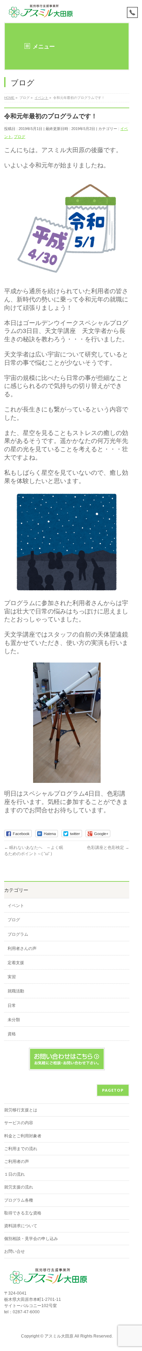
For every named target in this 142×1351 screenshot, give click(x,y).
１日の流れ (14, 1174)
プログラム (18, 934)
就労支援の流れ (18, 1187)
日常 (12, 1005)
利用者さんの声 (22, 948)
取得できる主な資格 (22, 1213)
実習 (12, 976)
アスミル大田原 (58, 1336)
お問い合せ (14, 1251)
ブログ (19, 137)
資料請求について (20, 1225)
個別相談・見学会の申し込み (31, 1238)
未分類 (14, 1019)
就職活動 (16, 991)
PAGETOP (113, 1090)
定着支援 (16, 962)
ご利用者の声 (16, 1161)
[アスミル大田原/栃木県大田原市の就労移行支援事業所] (41, 11)
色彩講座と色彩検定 (108, 847)
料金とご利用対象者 (22, 1135)
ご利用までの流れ (20, 1148)
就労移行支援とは (20, 1110)
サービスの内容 (18, 1122)
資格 (12, 1033)
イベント (16, 905)
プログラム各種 (18, 1200)
